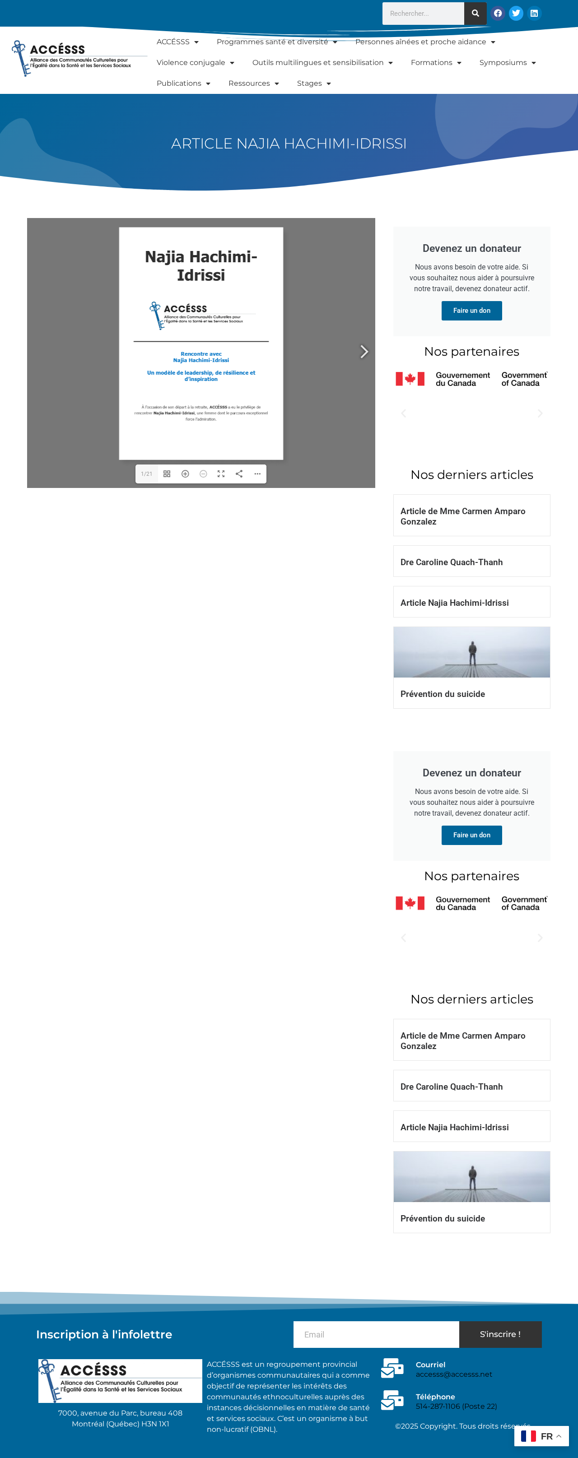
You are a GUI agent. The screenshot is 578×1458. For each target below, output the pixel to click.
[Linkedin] (534, 13)
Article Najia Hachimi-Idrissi (455, 603)
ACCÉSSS (173, 41)
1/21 (147, 474)
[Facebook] (497, 13)
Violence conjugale (191, 62)
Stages (309, 83)
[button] (403, 412)
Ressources (249, 83)
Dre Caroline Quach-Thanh (452, 562)
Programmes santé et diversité (272, 41)
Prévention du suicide (443, 694)
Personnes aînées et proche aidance (420, 41)
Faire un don (471, 310)
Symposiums (503, 62)
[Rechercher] (475, 13)
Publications (179, 83)
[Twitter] (516, 13)
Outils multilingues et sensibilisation (318, 62)
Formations (431, 62)
